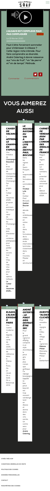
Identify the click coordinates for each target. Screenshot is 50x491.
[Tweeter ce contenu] (35, 74)
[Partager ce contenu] (40, 74)
